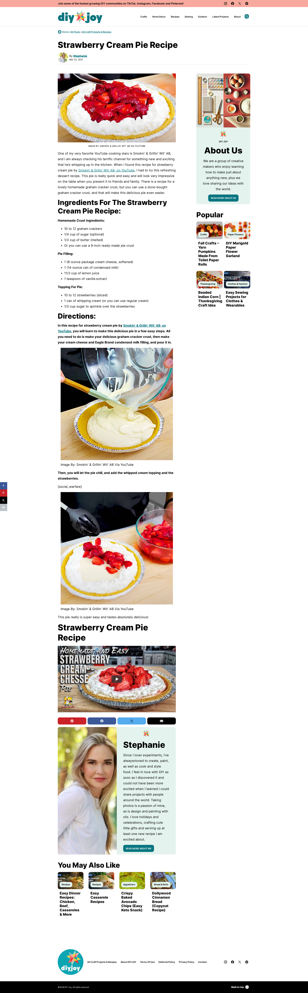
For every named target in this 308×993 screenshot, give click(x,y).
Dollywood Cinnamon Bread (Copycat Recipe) (161, 901)
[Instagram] (225, 3)
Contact (202, 962)
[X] (239, 3)
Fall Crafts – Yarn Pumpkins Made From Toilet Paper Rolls (208, 253)
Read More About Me (138, 848)
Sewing (189, 16)
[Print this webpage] (3, 507)
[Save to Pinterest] (3, 493)
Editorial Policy (166, 962)
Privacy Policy (186, 962)
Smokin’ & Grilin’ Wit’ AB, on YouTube (106, 170)
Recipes (175, 16)
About (237, 16)
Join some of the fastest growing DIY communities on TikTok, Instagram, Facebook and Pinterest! (121, 3)
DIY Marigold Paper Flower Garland (237, 249)
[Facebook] (232, 3)
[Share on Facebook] (3, 485)
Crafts (143, 16)
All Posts (75, 31)
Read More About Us (223, 198)
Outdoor (202, 16)
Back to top (237, 987)
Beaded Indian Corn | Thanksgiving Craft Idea (210, 298)
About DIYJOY (128, 962)
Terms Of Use (147, 962)
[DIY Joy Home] (80, 16)
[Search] (246, 16)
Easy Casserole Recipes (99, 897)
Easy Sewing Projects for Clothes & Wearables (237, 298)
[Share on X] (3, 500)
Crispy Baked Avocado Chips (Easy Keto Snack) (131, 901)
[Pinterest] (246, 3)
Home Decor (159, 16)
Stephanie (80, 56)
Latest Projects (220, 16)
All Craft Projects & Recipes (96, 31)
